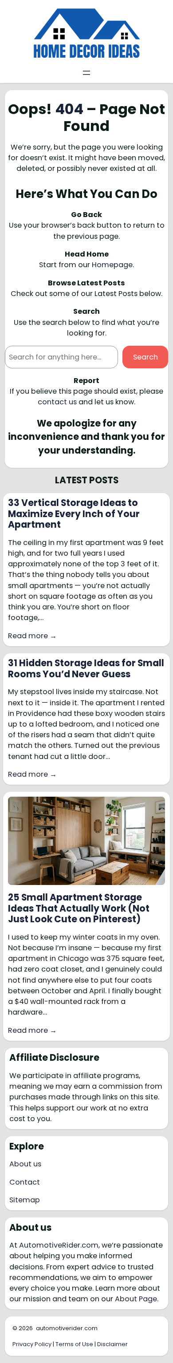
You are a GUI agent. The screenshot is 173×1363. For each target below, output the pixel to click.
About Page (136, 1299)
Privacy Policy (31, 1344)
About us (25, 1164)
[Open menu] (86, 72)
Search (145, 357)
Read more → (32, 636)
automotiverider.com (67, 1328)
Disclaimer (112, 1344)
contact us (57, 402)
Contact (24, 1182)
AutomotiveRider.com (58, 1245)
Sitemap (24, 1200)
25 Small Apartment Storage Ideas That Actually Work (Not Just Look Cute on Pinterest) (78, 908)
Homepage (112, 265)
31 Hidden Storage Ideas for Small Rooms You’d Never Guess (86, 669)
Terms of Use (74, 1344)
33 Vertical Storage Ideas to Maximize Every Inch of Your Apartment (74, 514)
